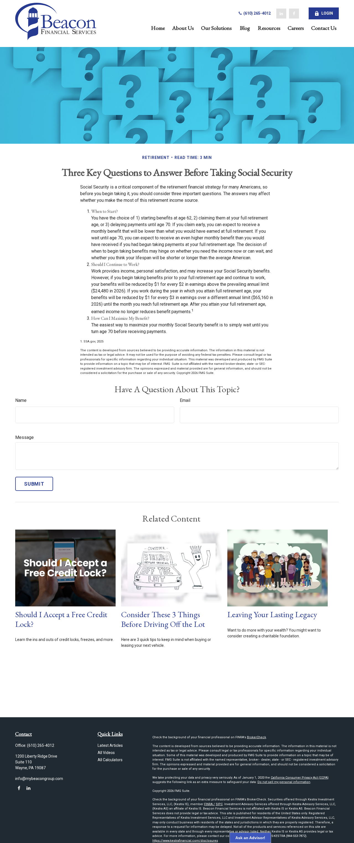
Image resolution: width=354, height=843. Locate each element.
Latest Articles (110, 745)
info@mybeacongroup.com (39, 778)
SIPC (219, 804)
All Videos (106, 752)
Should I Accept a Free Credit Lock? (61, 619)
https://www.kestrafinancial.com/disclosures (185, 840)
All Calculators (110, 760)
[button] (158, 27)
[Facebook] (294, 14)
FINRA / (209, 804)
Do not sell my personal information (283, 782)
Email (185, 400)
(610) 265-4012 (257, 13)
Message (24, 437)
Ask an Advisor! (250, 838)
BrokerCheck (256, 737)
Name (21, 400)
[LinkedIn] (281, 14)
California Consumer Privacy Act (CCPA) (300, 777)
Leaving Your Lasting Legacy (272, 614)
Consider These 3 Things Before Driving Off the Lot (163, 619)
